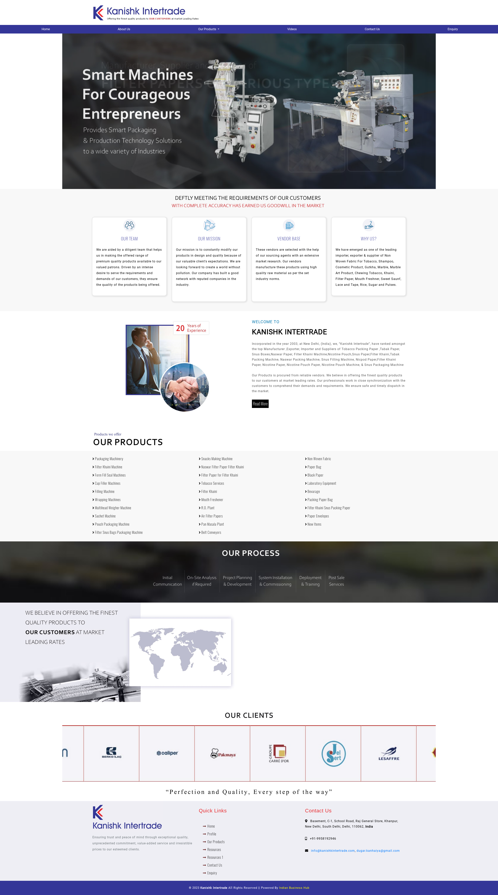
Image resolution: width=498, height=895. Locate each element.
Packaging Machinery (108, 458)
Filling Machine (104, 491)
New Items (314, 524)
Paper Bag (314, 466)
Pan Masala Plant (212, 524)
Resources (214, 849)
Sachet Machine (105, 516)
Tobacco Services (212, 483)
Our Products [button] (207, 29)
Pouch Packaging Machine (112, 524)
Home (46, 29)
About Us (124, 29)
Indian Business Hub (294, 888)
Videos (292, 29)
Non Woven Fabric (319, 458)
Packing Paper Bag (320, 499)
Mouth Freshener (212, 499)
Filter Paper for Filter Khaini (219, 475)
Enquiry (453, 29)
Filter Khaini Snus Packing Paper (328, 507)
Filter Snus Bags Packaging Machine (118, 532)
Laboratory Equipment (321, 483)
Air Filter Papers (212, 516)
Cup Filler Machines (107, 483)
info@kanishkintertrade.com (333, 851)
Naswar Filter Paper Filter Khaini (222, 466)
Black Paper (315, 475)
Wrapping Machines (107, 499)
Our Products (216, 841)
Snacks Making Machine (217, 458)
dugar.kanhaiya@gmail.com (378, 851)
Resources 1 (215, 857)
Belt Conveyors (211, 532)
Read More (260, 404)
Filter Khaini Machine (108, 466)
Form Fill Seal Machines (110, 475)
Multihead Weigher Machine (112, 507)
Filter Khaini (209, 491)
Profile (211, 833)
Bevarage (313, 491)
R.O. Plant (208, 507)
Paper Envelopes (318, 516)
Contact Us (372, 29)
